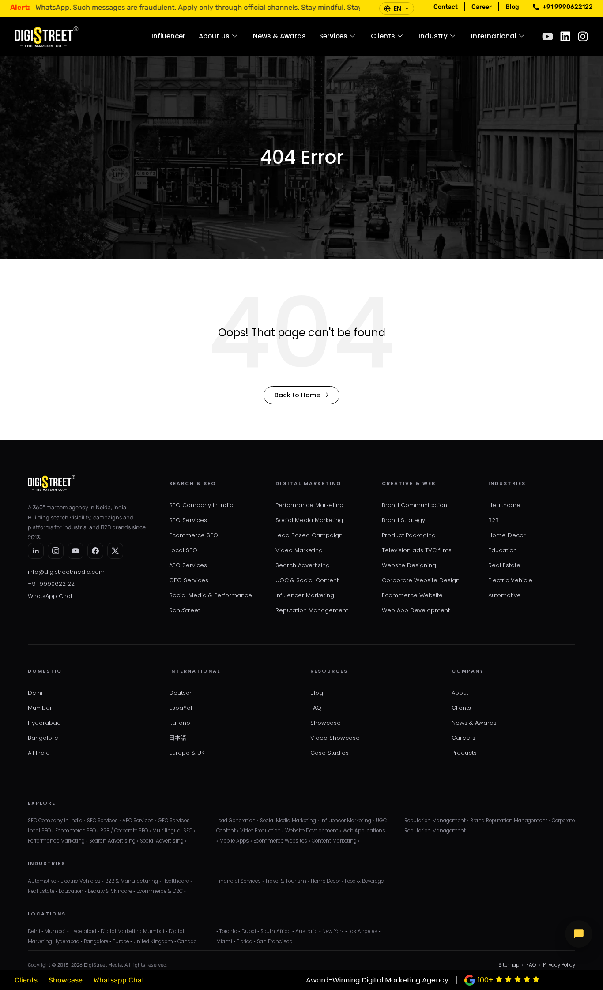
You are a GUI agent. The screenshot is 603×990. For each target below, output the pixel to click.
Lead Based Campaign (309, 535)
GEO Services (188, 580)
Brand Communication (414, 505)
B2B (493, 520)
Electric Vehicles (80, 881)
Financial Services (238, 881)
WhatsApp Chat (50, 596)
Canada (187, 941)
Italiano (179, 723)
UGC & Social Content (307, 580)
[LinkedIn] (36, 551)
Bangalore (43, 738)
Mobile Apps (234, 840)
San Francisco (274, 941)
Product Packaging (409, 535)
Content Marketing (334, 840)
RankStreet (184, 610)
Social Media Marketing (309, 520)
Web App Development (416, 610)
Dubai (248, 931)
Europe (121, 941)
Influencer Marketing (304, 595)
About (460, 693)
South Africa (275, 931)
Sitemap (508, 964)
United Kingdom (153, 941)
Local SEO (183, 550)
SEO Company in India (201, 505)
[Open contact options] (578, 934)
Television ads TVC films (417, 550)
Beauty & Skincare (110, 891)
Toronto (228, 931)
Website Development (311, 830)
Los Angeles (362, 931)
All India (39, 753)
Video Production (260, 830)
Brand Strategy (403, 520)
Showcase (325, 723)
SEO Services (188, 520)
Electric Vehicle (510, 580)
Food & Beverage (364, 881)
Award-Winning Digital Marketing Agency (377, 980)
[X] (115, 551)
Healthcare (504, 505)
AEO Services (188, 565)
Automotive (504, 595)
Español (180, 708)
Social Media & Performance (210, 595)
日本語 (177, 738)
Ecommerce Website (412, 595)
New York (333, 931)
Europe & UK (186, 753)
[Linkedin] (565, 36)
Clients (383, 36)
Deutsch (181, 693)
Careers (463, 738)
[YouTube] (75, 551)
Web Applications (364, 830)
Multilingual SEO (172, 830)
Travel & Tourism (285, 881)
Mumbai (39, 708)
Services (333, 36)
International (493, 36)
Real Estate (504, 565)
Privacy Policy (559, 964)
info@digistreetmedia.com (66, 572)
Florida (245, 941)
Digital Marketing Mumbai (132, 931)
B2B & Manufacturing (131, 881)
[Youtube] (547, 36)
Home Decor (507, 535)
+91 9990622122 (51, 584)
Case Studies (329, 753)
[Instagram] (582, 36)
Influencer (168, 36)
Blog (316, 693)
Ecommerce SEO (193, 535)
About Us (214, 36)
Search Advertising (302, 565)
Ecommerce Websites (280, 840)
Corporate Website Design (421, 580)
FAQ (315, 708)
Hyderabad (44, 723)
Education (502, 550)
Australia (306, 931)
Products (464, 753)
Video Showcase (335, 738)
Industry (433, 36)
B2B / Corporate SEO (124, 830)
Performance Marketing (309, 505)
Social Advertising (162, 840)
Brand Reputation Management (508, 820)
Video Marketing (299, 550)
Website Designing (409, 565)
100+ (485, 980)
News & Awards (279, 36)
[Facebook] (95, 551)
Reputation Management (311, 610)
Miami (224, 941)
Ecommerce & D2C (159, 891)
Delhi (35, 693)
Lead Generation (236, 820)
